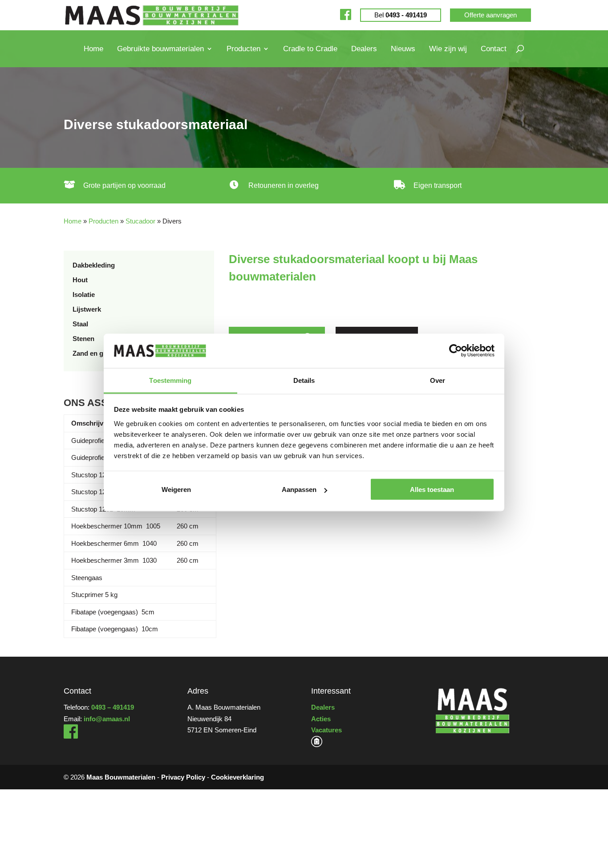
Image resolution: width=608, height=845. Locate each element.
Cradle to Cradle (310, 49)
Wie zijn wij (448, 49)
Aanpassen (299, 489)
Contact (494, 49)
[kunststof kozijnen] (316, 744)
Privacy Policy (183, 777)
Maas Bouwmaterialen (120, 777)
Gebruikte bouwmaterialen (160, 49)
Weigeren (176, 489)
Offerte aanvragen (490, 15)
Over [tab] (437, 380)
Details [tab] (304, 380)
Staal (80, 324)
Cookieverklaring (237, 777)
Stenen (83, 338)
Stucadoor (140, 221)
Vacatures (326, 730)
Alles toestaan (432, 489)
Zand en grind (94, 353)
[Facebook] (345, 15)
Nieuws (403, 49)
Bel (400, 15)
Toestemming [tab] (170, 380)
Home (93, 49)
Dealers (364, 49)
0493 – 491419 (112, 707)
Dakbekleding (94, 265)
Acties (321, 719)
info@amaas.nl (107, 719)
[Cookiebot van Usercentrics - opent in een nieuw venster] (456, 351)
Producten (243, 49)
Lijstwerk (87, 309)
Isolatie (84, 294)
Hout (80, 280)
